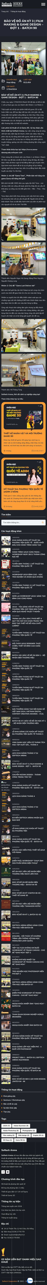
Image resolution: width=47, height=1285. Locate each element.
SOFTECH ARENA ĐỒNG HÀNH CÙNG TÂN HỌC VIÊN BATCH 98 (27, 926)
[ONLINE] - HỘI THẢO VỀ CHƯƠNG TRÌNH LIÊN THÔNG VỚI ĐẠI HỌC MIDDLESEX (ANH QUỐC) (26, 938)
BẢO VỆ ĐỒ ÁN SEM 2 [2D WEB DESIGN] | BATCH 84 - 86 (28, 1080)
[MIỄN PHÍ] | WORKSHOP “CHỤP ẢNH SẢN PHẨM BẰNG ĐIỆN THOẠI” (27, 862)
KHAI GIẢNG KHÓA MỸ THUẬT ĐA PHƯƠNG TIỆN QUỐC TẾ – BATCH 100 (27, 786)
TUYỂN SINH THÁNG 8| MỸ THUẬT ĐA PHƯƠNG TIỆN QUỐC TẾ (27, 678)
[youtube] (7, 1172)
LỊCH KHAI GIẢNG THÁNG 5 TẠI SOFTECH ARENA (25, 754)
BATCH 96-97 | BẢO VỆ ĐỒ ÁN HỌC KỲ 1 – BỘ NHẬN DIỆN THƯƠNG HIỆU (29, 722)
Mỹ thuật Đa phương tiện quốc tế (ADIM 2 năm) (23, 490)
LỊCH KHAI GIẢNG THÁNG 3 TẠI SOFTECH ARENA (25, 808)
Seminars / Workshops (14, 1100)
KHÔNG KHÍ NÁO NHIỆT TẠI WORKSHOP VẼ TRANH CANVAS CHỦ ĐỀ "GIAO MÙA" (28, 962)
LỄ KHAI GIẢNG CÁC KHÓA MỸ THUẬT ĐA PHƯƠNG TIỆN (28, 829)
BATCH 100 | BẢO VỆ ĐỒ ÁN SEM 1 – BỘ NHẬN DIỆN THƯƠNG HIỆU (28, 656)
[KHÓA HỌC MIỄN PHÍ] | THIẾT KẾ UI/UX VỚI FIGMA (28, 851)
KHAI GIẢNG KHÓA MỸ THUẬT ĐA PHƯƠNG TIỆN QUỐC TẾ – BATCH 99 (27, 840)
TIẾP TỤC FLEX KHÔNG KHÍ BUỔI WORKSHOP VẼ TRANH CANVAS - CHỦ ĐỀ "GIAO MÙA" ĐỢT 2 (28, 950)
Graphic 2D (38, 1135)
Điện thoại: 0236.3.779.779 (14, 1232)
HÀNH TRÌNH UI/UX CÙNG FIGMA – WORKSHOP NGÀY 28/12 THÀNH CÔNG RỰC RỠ (28, 554)
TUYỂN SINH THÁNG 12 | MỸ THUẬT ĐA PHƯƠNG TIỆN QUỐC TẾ (28, 586)
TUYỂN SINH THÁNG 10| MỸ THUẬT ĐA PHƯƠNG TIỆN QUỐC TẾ (28, 667)
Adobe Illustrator (21, 1126)
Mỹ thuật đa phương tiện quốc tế (13, 1184)
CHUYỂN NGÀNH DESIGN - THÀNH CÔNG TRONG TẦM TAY (26, 776)
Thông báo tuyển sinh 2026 (11, 1206)
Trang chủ (5, 11)
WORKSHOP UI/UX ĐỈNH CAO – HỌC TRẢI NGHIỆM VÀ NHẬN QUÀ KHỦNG (27, 575)
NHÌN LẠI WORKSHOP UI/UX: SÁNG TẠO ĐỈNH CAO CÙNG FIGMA (29, 597)
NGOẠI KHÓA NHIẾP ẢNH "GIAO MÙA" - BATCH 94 (29, 1005)
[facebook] (3, 1172)
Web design (23, 1135)
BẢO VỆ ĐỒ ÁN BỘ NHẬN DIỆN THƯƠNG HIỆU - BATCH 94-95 (25, 883)
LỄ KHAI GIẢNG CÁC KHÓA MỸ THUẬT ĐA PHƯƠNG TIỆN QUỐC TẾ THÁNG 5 (28, 732)
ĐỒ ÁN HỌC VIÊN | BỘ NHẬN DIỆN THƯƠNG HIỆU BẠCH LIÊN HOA (26, 872)
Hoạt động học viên (8, 1214)
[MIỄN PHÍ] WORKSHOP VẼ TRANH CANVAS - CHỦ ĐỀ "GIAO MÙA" (26, 994)
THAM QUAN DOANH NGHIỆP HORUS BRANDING (27, 1015)
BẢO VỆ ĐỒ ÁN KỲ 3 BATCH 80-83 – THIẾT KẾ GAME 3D (27, 894)
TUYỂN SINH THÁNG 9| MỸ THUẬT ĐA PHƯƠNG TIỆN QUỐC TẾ (27, 688)
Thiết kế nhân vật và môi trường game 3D (23, 434)
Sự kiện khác (10, 1108)
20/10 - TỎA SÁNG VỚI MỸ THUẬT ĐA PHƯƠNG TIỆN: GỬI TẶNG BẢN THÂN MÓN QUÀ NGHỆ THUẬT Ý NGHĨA (27, 609)
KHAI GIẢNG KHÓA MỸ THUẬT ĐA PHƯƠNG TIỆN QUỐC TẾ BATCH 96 (26, 1069)
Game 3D (20, 1140)
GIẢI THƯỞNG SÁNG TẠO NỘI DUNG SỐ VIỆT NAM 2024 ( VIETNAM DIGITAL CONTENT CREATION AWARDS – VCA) (28, 711)
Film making (8, 1135)
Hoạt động (11, 82)
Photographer (28, 1130)
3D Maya (7, 1140)
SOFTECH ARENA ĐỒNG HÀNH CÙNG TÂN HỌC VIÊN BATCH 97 (27, 983)
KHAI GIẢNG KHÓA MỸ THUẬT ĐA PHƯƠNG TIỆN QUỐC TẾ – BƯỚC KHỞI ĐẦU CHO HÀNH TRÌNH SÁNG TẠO (28, 542)
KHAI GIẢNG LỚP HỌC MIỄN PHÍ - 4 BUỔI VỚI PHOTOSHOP (26, 1048)
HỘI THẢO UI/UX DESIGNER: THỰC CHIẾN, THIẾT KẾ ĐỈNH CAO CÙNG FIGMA (26, 645)
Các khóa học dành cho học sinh (13, 1210)
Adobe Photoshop (11, 1130)
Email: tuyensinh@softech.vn (14, 1235)
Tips (6, 1112)
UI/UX (6, 1126)
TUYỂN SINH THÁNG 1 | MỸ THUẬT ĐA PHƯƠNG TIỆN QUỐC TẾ (28, 565)
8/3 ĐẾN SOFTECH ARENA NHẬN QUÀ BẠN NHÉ (27, 819)
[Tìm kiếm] (42, 522)
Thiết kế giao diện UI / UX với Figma (14, 1192)
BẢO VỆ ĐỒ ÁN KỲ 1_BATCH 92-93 (26, 914)
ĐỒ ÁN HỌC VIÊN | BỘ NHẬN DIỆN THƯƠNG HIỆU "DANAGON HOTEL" (26, 905)
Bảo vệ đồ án (10, 1104)
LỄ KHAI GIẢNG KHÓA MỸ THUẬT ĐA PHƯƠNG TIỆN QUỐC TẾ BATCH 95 (27, 1037)
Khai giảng (9, 1096)
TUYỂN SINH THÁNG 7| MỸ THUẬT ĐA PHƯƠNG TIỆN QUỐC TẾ (27, 699)
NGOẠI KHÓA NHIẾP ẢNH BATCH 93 (27, 1025)
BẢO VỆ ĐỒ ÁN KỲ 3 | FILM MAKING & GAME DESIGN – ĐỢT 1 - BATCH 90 (27, 765)
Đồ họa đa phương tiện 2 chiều (12, 1188)
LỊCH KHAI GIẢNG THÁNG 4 (23, 796)
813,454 (27, 82)
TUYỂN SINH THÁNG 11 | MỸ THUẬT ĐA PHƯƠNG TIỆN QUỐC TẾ (28, 634)
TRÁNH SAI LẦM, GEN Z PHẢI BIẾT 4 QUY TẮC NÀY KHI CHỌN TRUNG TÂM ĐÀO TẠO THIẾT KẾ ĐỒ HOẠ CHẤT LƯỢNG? (27, 622)
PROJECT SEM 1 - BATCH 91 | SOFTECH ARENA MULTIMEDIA (28, 1058)
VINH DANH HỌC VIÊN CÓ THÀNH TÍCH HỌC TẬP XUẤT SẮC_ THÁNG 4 (28, 743)
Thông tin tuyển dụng (9, 1218)
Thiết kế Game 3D (8, 1195)
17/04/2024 (12, 89)
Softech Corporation (10, 1281)
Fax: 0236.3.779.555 (12, 1238)
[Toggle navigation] (43, 4)
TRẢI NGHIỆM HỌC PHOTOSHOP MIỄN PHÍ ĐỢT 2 (28, 972)
